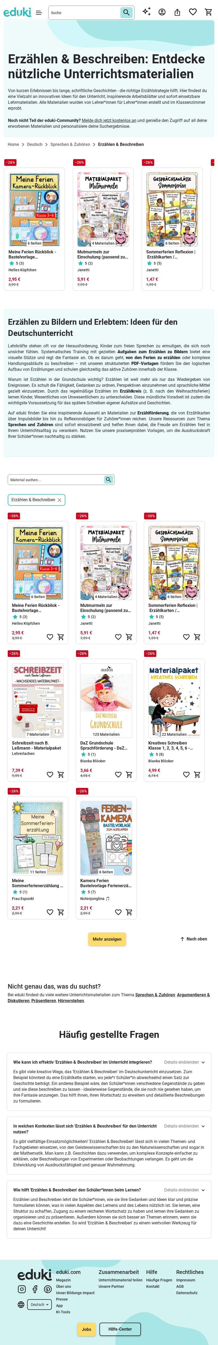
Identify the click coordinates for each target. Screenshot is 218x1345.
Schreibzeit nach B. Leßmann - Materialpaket (36, 746)
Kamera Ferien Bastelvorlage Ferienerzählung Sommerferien (106, 883)
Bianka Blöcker (93, 761)
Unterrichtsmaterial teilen (120, 1280)
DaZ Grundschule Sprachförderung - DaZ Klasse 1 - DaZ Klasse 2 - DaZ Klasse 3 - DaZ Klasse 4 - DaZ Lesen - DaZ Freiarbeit (105, 746)
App (59, 1305)
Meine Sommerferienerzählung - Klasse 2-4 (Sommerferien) (37, 883)
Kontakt (153, 1286)
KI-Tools (63, 1312)
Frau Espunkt (23, 898)
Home (13, 144)
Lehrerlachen (23, 753)
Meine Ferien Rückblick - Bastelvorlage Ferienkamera (32, 254)
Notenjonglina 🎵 (95, 898)
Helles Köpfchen (22, 270)
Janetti (83, 270)
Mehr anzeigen (107, 939)
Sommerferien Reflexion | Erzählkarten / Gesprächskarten (170, 254)
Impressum (185, 1280)
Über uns (63, 1286)
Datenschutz (187, 1293)
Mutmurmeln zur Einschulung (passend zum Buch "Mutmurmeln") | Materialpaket (103, 254)
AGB (180, 1286)
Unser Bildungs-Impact (75, 1293)
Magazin (63, 1280)
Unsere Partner (111, 1286)
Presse (62, 1299)
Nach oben (197, 938)
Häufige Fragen (159, 1280)
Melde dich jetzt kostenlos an (109, 120)
